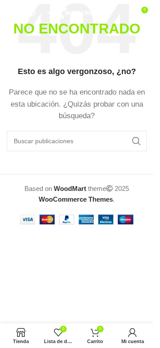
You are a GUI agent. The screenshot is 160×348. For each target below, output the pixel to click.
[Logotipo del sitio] (76, 13)
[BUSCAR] (136, 141)
